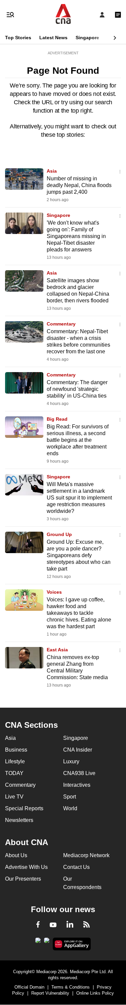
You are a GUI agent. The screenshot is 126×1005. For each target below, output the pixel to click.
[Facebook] (38, 925)
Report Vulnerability (50, 993)
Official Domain (29, 987)
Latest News (53, 37)
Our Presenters (23, 879)
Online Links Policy (95, 993)
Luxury (71, 761)
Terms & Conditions (70, 987)
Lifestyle (15, 761)
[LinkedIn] (70, 925)
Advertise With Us (26, 867)
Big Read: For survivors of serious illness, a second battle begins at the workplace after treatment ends (78, 440)
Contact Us (76, 867)
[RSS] (86, 925)
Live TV (14, 797)
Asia (52, 171)
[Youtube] (53, 925)
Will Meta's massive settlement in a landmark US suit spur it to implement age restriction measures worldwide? (79, 497)
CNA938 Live (79, 773)
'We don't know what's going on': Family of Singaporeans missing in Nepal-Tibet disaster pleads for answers (76, 236)
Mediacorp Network (86, 855)
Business (16, 750)
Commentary (61, 324)
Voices (54, 592)
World (70, 808)
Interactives (76, 785)
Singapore (87, 37)
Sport (69, 797)
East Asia (57, 649)
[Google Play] (38, 942)
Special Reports (24, 808)
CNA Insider (77, 750)
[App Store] (46, 942)
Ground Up (59, 534)
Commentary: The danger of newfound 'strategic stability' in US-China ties (77, 389)
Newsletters (19, 820)
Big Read (57, 419)
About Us (16, 855)
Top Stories (18, 37)
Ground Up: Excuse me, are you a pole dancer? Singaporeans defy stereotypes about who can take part (79, 555)
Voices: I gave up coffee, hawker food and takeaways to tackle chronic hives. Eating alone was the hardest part (79, 613)
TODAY (14, 773)
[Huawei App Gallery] (72, 944)
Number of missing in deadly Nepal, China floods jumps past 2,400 (79, 185)
